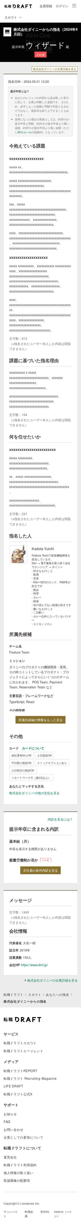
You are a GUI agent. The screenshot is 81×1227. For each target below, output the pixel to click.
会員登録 (46, 6)
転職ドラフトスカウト (20, 1043)
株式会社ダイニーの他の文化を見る (34, 793)
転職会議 (29, 1214)
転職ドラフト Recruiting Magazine (30, 1078)
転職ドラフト (13, 994)
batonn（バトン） (63, 1214)
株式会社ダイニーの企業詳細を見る (54, 69)
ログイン (62, 6)
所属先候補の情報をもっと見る (40, 720)
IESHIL (45, 1211)
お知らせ (10, 1114)
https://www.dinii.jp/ (34, 965)
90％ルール (25, 132)
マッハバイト (11, 1214)
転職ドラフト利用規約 (20, 1165)
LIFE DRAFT (13, 1086)
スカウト (34, 994)
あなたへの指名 (57, 994)
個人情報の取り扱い (18, 1172)
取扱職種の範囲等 (17, 1180)
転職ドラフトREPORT (20, 1070)
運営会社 (10, 1157)
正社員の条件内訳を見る (40, 870)
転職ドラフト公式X (18, 1094)
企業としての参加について (23, 1137)
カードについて (33, 748)
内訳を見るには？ (60, 819)
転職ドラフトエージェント (23, 1051)
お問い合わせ (13, 1129)
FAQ (7, 1121)
